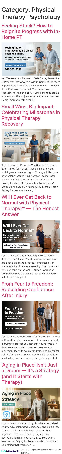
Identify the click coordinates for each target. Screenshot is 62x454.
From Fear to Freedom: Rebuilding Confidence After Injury (28, 289)
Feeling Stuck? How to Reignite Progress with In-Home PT (31, 31)
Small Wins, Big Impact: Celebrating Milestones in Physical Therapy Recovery (31, 115)
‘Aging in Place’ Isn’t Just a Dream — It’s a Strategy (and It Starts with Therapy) (30, 373)
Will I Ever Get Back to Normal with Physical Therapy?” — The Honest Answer (30, 205)
